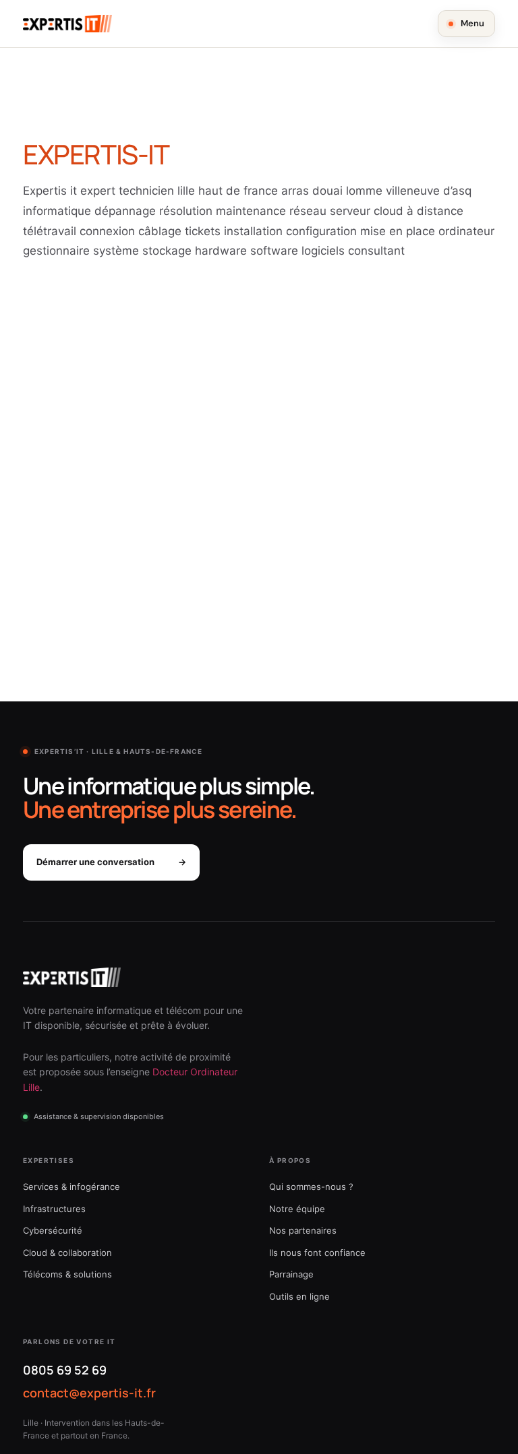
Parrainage (291, 1274)
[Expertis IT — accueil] (67, 23)
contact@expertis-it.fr (89, 1393)
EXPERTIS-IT (96, 153)
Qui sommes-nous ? (311, 1186)
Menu (472, 23)
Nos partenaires (303, 1230)
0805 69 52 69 (65, 1370)
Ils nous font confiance (317, 1252)
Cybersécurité (52, 1230)
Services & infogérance (71, 1186)
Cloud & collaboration (67, 1252)
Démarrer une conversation (111, 861)
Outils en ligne (299, 1296)
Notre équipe (297, 1208)
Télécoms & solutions (67, 1274)
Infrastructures (54, 1208)
